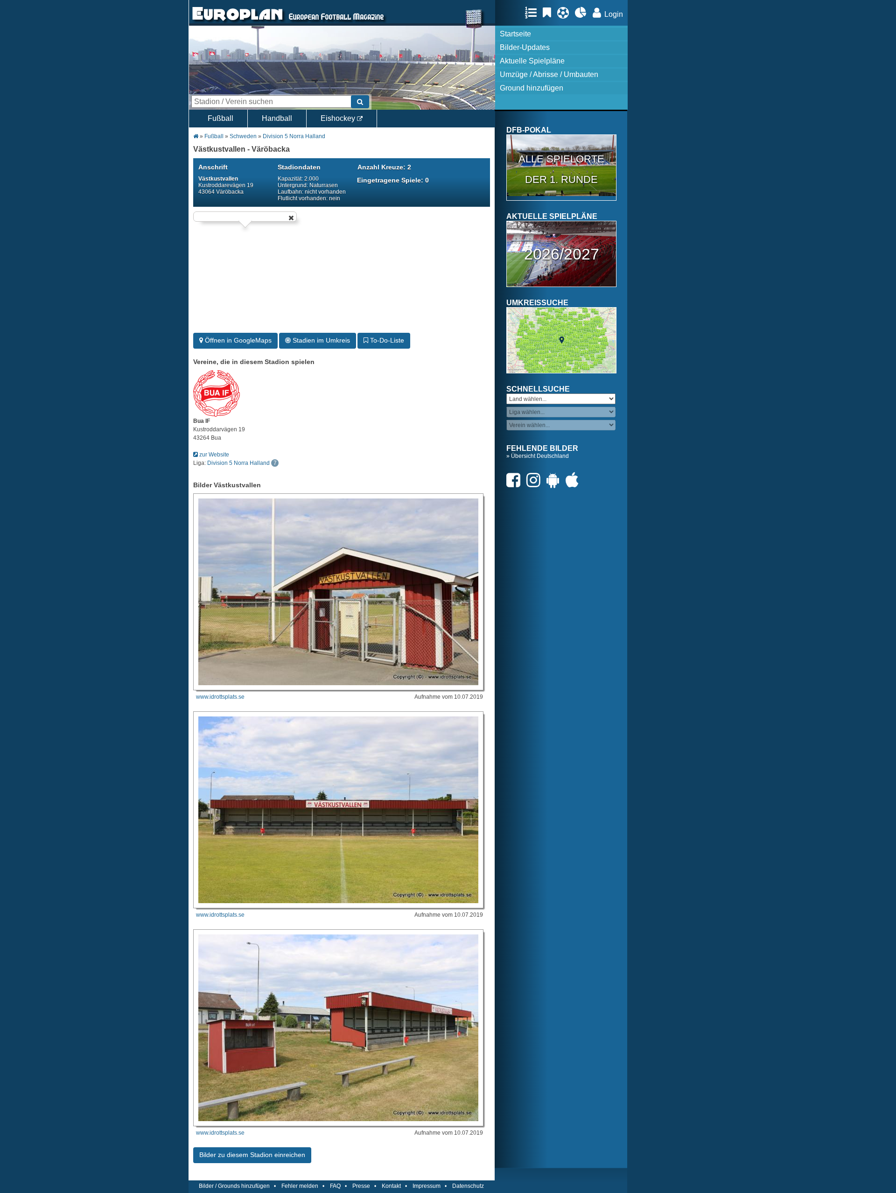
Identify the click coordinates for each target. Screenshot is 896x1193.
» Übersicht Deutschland (537, 456)
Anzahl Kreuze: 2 (384, 167)
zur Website (213, 454)
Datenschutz (468, 1186)
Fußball (220, 118)
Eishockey (339, 118)
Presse (361, 1186)
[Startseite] (237, 21)
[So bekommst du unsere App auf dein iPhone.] (574, 480)
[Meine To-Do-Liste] (549, 12)
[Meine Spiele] (565, 12)
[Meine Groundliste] (533, 12)
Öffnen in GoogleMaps (237, 340)
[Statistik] (583, 12)
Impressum (427, 1186)
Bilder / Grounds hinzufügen (234, 1186)
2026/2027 (561, 254)
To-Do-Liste (386, 340)
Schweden (243, 136)
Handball (277, 118)
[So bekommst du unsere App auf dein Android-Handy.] (555, 480)
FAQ (335, 1186)
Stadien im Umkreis (320, 340)
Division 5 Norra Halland (294, 136)
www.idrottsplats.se (220, 697)
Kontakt (391, 1186)
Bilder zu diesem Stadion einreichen (252, 1154)
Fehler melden (299, 1186)
